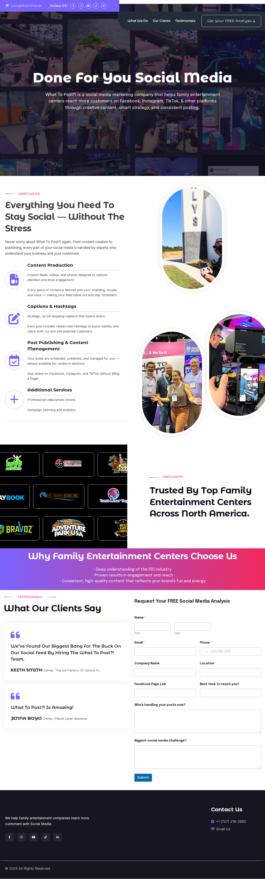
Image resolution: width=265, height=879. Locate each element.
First (137, 633)
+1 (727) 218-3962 (231, 821)
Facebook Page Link (150, 684)
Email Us (223, 829)
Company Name (147, 663)
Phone (206, 642)
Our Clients (162, 21)
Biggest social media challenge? (160, 740)
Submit (143, 777)
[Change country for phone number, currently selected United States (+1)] (204, 651)
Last (177, 633)
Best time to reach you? (219, 684)
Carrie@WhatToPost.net (26, 5)
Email (139, 642)
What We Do (138, 21)
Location (207, 663)
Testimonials (185, 21)
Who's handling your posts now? (159, 705)
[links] (49, 808)
